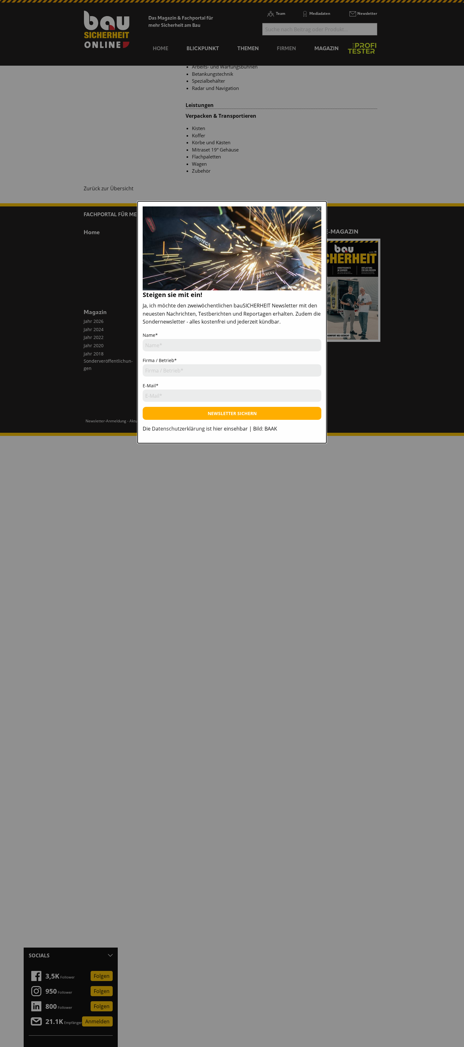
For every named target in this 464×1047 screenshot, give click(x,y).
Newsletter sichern (232, 413)
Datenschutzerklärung (178, 428)
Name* (150, 335)
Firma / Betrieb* (160, 360)
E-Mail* (150, 386)
